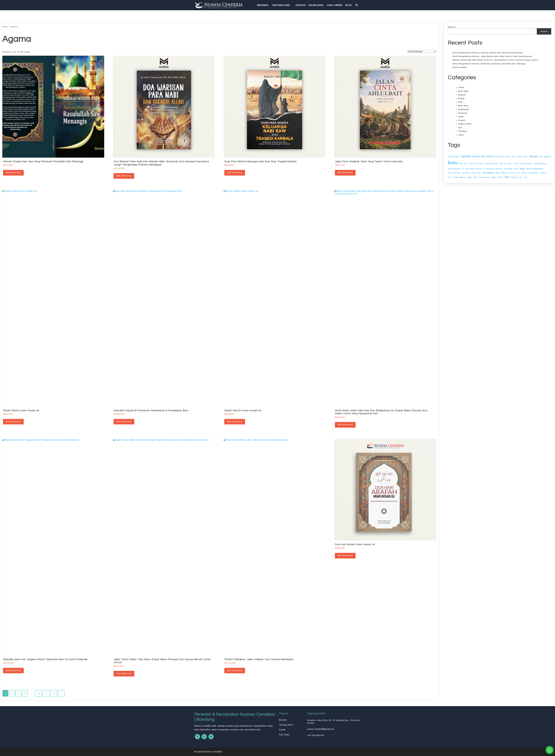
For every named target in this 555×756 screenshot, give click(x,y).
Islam (522, 168)
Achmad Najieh (453, 157)
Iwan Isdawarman (535, 168)
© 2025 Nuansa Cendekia (208, 752)
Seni (500, 177)
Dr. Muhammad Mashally (492, 169)
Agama (466, 156)
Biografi (462, 95)
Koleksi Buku (476, 173)
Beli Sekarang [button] (13, 172)
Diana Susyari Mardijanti (523, 164)
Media (498, 173)
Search (451, 27)
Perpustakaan (534, 173)
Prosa (450, 177)
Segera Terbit (464, 124)
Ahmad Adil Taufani (482, 156)
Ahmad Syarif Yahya (502, 157)
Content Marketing (490, 164)
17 (46, 693)
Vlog (525, 177)
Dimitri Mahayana (454, 169)
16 (38, 693)
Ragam (461, 120)
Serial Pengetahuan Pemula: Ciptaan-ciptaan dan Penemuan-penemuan (487, 53)
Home (5, 27)
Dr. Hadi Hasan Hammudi (472, 169)
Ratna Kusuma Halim (482, 177)
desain (509, 164)
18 (53, 693)
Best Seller (463, 91)
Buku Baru (463, 106)
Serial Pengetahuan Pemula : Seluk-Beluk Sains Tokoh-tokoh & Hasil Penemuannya (492, 56)
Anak (514, 157)
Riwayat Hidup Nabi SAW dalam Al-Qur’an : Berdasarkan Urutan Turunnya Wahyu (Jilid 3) (495, 60)
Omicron (524, 173)
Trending (462, 131)
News (460, 117)
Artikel (461, 87)
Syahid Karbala (459, 67)
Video (461, 135)
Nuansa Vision (513, 173)
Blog (540, 157)
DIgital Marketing (540, 164)
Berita (525, 157)
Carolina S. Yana (475, 164)
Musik (504, 172)
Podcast (543, 173)
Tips (460, 128)
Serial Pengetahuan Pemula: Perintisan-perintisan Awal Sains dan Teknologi (488, 64)
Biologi (461, 98)
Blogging (547, 157)
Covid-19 (502, 164)
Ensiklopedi (463, 109)
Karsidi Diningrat (454, 173)
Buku (460, 102)
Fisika (516, 169)
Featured (462, 113)
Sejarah (494, 177)
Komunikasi (488, 172)
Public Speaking (459, 177)
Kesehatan (466, 173)
